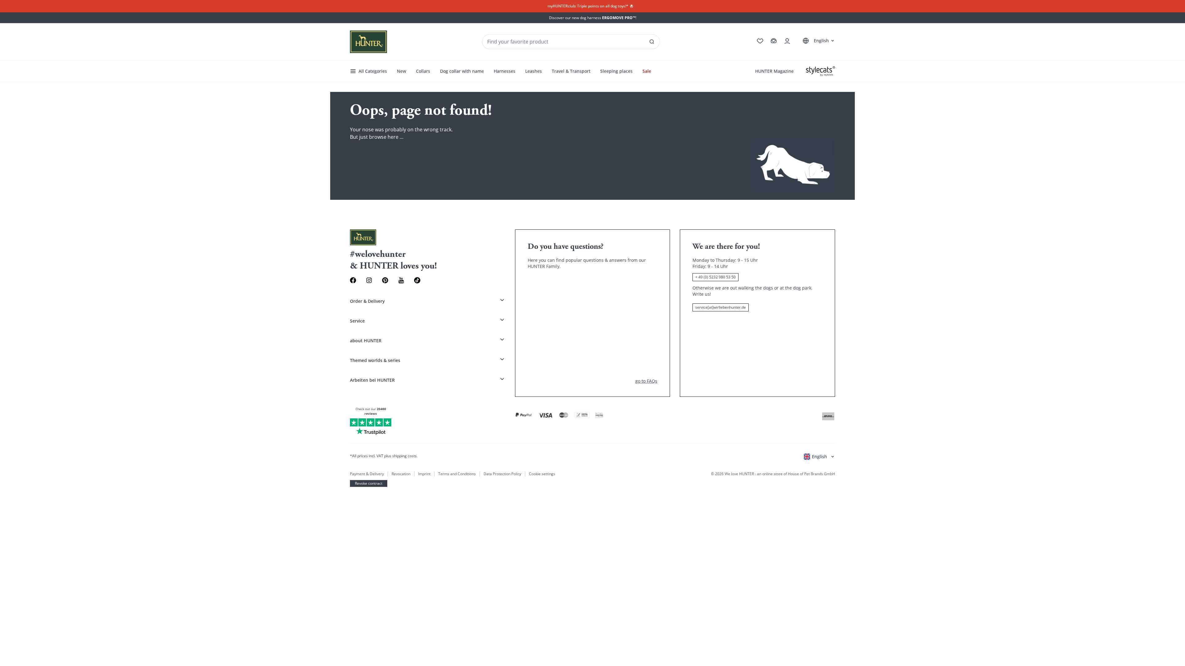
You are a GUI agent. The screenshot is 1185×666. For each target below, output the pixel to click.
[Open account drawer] (787, 41)
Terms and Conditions (457, 473)
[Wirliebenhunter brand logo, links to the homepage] (368, 42)
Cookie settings (542, 473)
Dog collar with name (462, 71)
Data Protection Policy (502, 473)
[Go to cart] (773, 41)
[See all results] (652, 42)
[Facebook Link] (353, 280)
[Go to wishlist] (760, 41)
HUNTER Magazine (774, 71)
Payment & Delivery (367, 473)
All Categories (373, 71)
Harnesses (504, 71)
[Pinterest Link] (385, 280)
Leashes (533, 71)
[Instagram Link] (369, 280)
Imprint (424, 473)
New (401, 71)
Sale (646, 71)
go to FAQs (646, 381)
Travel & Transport (571, 71)
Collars (423, 71)
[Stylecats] (820, 71)
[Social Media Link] (417, 280)
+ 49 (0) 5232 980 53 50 (715, 277)
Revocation (401, 473)
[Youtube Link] (401, 280)
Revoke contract (368, 483)
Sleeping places (616, 71)
